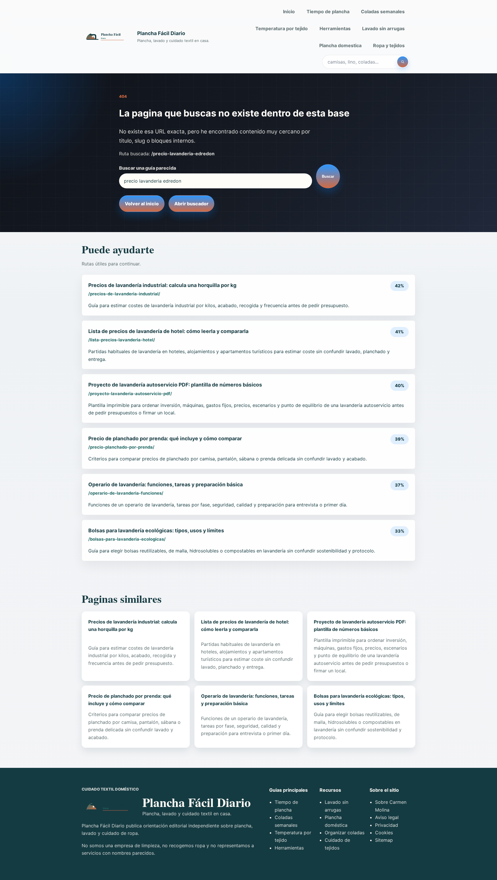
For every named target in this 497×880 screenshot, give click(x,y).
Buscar (328, 176)
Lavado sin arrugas (383, 28)
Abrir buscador (191, 203)
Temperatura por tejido (281, 28)
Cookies (384, 832)
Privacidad (386, 825)
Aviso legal (387, 817)
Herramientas (335, 28)
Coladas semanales (383, 11)
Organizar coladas (344, 832)
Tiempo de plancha (328, 11)
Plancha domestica (340, 45)
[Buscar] (402, 61)
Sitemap (384, 840)
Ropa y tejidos (389, 45)
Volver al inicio (142, 203)
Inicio (289, 11)
